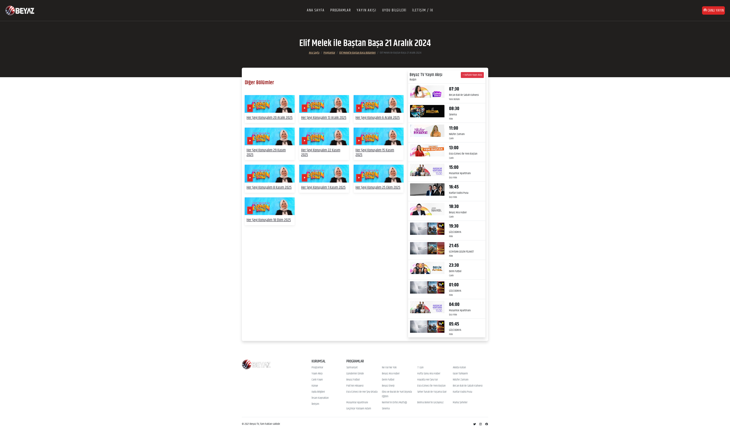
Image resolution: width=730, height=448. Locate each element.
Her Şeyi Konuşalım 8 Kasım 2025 (269, 188)
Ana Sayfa (314, 52)
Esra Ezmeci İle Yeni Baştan (431, 386)
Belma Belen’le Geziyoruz (430, 402)
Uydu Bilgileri (318, 392)
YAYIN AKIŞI (366, 10)
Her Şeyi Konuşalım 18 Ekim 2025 (269, 220)
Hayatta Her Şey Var (427, 379)
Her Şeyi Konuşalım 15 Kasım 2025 (374, 152)
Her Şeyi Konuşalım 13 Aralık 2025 (323, 118)
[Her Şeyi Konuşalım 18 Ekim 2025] (270, 206)
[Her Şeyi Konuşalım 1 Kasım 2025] (324, 173)
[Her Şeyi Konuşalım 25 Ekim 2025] (379, 173)
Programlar (329, 52)
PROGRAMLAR (340, 10)
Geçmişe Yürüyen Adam (358, 408)
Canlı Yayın (317, 379)
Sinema (386, 408)
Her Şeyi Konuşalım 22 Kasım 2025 (320, 152)
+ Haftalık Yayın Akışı (472, 75)
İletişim (315, 404)
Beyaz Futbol (353, 379)
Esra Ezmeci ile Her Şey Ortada (362, 392)
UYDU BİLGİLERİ (394, 10)
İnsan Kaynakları (320, 398)
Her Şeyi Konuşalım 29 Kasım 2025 (266, 152)
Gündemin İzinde (355, 373)
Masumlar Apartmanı (357, 402)
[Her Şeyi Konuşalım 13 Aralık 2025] (324, 104)
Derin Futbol (388, 379)
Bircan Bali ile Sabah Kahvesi (467, 386)
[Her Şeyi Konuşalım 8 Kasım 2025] (270, 173)
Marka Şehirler (460, 402)
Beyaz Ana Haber (391, 373)
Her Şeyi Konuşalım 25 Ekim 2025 (377, 188)
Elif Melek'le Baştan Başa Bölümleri (357, 52)
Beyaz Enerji (388, 386)
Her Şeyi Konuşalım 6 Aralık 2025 (377, 118)
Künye (315, 386)
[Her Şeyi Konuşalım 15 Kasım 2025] (379, 136)
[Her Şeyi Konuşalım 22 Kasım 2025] (324, 136)
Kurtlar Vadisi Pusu (462, 392)
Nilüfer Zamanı (460, 379)
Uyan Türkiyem (460, 373)
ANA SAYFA (316, 10)
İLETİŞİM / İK (422, 10)
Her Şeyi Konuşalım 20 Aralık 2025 (270, 118)
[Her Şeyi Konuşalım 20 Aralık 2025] (270, 104)
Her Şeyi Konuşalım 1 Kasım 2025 (323, 188)
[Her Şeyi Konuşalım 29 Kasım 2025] (270, 136)
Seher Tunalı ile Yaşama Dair (432, 392)
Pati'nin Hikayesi (354, 386)
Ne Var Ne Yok (389, 367)
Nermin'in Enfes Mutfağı (394, 402)
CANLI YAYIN (715, 11)
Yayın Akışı (317, 373)
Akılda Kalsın (459, 367)
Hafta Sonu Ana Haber (428, 373)
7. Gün (420, 367)
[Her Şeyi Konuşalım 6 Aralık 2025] (379, 104)
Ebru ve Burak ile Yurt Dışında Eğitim (397, 394)
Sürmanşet (352, 367)
